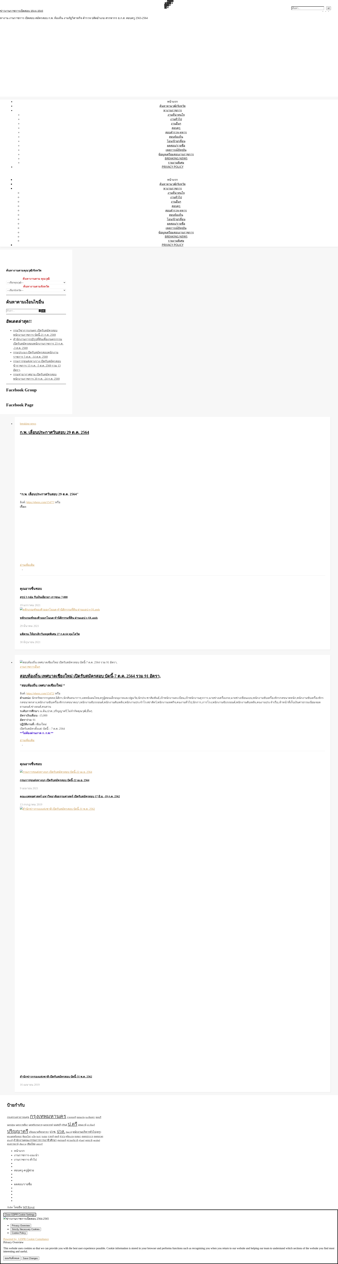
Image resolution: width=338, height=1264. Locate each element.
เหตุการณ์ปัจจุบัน (176, 150)
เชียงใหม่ (31, 1144)
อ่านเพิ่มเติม (27, 564)
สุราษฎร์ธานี (72, 1140)
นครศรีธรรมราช (35, 1125)
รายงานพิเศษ (176, 162)
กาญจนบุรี (71, 1117)
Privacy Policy (172, 167)
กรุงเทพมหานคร (48, 1116)
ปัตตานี (69, 1132)
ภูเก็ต (34, 1137)
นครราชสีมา (22, 1125)
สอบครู (176, 128)
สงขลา (77, 1136)
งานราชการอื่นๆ (30, 666)
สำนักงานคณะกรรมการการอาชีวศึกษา (35, 1140)
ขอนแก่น (81, 1117)
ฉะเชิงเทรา (90, 1117)
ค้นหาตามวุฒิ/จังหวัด (172, 106)
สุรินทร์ (81, 1140)
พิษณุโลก (27, 1136)
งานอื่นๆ (176, 123)
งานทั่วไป (176, 119)
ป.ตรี (72, 1124)
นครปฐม (11, 1125)
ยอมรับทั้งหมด (12, 1258)
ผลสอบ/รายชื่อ (176, 145)
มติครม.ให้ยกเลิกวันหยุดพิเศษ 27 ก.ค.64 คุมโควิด (50, 634)
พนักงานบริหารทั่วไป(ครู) (87, 1131)
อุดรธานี (88, 1140)
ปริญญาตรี (17, 1131)
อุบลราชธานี (12, 1144)
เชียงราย (22, 1144)
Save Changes (30, 1258)
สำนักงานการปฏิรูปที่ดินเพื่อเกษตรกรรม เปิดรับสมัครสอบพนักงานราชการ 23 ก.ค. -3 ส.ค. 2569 (38, 344)
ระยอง (44, 1136)
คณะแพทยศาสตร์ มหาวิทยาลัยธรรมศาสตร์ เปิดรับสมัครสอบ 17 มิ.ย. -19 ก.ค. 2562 (70, 796)
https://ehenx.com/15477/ (40, 502)
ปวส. (61, 1131)
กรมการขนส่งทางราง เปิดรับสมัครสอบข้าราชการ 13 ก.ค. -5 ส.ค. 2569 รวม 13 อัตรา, (37, 365)
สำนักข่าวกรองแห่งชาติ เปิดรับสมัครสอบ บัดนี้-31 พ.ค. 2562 (56, 1076)
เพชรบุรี (39, 1144)
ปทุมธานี (82, 1125)
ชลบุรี (98, 1117)
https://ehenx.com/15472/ (40, 693)
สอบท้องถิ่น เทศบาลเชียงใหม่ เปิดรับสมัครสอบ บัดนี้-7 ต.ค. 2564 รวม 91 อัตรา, (90, 676)
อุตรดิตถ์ (96, 1140)
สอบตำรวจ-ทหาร (176, 132)
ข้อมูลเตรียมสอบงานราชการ (176, 154)
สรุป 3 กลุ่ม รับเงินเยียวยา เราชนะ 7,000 (44, 597)
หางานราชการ (172, 110)
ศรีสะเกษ (70, 1136)
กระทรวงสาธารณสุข (18, 1117)
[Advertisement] (172, 463)
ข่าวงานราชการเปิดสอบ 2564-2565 (21, 11)
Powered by (26, 1239)
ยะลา (38, 1136)
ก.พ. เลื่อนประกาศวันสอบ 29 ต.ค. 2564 (54, 432)
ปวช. (53, 1131)
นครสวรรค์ (48, 1125)
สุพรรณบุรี (61, 1140)
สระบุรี (10, 1140)
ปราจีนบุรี (91, 1125)
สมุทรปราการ (87, 1136)
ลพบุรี (56, 1136)
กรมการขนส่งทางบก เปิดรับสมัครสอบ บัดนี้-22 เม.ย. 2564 (54, 780)
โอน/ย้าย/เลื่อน (176, 141)
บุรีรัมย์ (64, 1125)
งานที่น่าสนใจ (176, 115)
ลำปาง (62, 1136)
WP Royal (28, 1207)
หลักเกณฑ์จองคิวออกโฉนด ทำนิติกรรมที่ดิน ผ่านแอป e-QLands (59, 617)
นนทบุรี (57, 1125)
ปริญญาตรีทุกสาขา (39, 1132)
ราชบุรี (51, 1136)
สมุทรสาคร (98, 1136)
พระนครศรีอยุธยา (14, 1136)
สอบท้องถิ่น (176, 137)
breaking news (176, 158)
